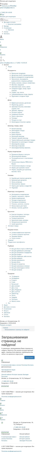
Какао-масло (16, 132)
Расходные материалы (19, 202)
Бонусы (6, 311)
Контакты (7, 34)
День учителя (16, 291)
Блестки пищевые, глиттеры (20, 214)
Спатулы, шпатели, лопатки (20, 204)
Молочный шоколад (18, 136)
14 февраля (15, 276)
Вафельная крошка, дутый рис (21, 103)
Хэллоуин (15, 299)
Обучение (11, 30)
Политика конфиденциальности (11, 396)
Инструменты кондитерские (20, 194)
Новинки (10, 240)
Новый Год (15, 293)
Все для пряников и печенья (20, 266)
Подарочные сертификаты (16, 242)
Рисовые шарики (17, 112)
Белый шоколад (17, 128)
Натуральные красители (19, 222)
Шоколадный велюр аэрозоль (21, 148)
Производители (6, 370)
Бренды (6, 26)
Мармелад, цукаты (17, 105)
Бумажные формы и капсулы (21, 154)
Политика (24, 365)
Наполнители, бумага (18, 184)
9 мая (13, 282)
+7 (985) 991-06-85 (6, 12)
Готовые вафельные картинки (21, 232)
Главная (5, 328)
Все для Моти (16, 262)
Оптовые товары (13, 226)
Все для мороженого (18, 260)
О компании (7, 28)
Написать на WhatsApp (9, 6)
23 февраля (15, 278)
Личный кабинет (6, 374)
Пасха (13, 295)
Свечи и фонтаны (17, 116)
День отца (15, 288)
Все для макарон (17, 258)
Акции (10, 66)
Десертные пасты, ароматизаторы (22, 75)
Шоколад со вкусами (18, 146)
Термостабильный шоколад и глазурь (23, 140)
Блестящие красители (18, 216)
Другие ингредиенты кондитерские (22, 77)
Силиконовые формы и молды (21, 166)
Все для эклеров (17, 270)
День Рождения (16, 290)
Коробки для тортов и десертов (21, 178)
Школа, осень (16, 301)
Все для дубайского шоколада (21, 251)
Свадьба (14, 297)
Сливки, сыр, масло (18, 92)
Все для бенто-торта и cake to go (22, 249)
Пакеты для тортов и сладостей (21, 186)
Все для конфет (17, 254)
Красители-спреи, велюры (20, 220)
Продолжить (29, 357)
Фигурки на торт (17, 120)
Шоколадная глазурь (18, 130)
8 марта (14, 280)
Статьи (6, 32)
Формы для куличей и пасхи (20, 168)
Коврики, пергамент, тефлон (21, 196)
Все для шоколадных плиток (20, 268)
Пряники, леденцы (17, 110)
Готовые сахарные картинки (20, 234)
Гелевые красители (18, 218)
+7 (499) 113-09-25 (21, 63)
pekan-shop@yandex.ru (7, 8)
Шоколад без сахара (18, 144)
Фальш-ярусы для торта (19, 206)
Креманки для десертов (19, 180)
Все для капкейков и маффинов (22, 252)
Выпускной (15, 284)
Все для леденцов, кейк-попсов (21, 256)
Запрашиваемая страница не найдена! (17, 329)
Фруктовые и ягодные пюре (20, 96)
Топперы (14, 118)
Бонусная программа (14, 24)
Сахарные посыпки (18, 114)
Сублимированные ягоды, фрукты (22, 94)
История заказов (17, 374)
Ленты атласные (17, 182)
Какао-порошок (16, 134)
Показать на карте (5, 325)
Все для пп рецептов (18, 264)
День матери (16, 286)
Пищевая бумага (17, 236)
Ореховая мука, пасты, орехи (21, 87)
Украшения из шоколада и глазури (22, 142)
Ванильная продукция (18, 73)
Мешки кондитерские (18, 198)
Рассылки (4, 376)
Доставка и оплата (9, 22)
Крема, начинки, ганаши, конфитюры (23, 83)
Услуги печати (16, 238)
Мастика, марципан (18, 85)
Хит (9, 303)
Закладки (26, 374)
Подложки (15, 188)
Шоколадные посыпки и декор (21, 122)
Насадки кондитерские (19, 200)
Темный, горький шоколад (20, 138)
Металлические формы (19, 156)
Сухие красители (17, 224)
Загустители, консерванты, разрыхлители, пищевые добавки (22, 80)
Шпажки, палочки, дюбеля (20, 208)
